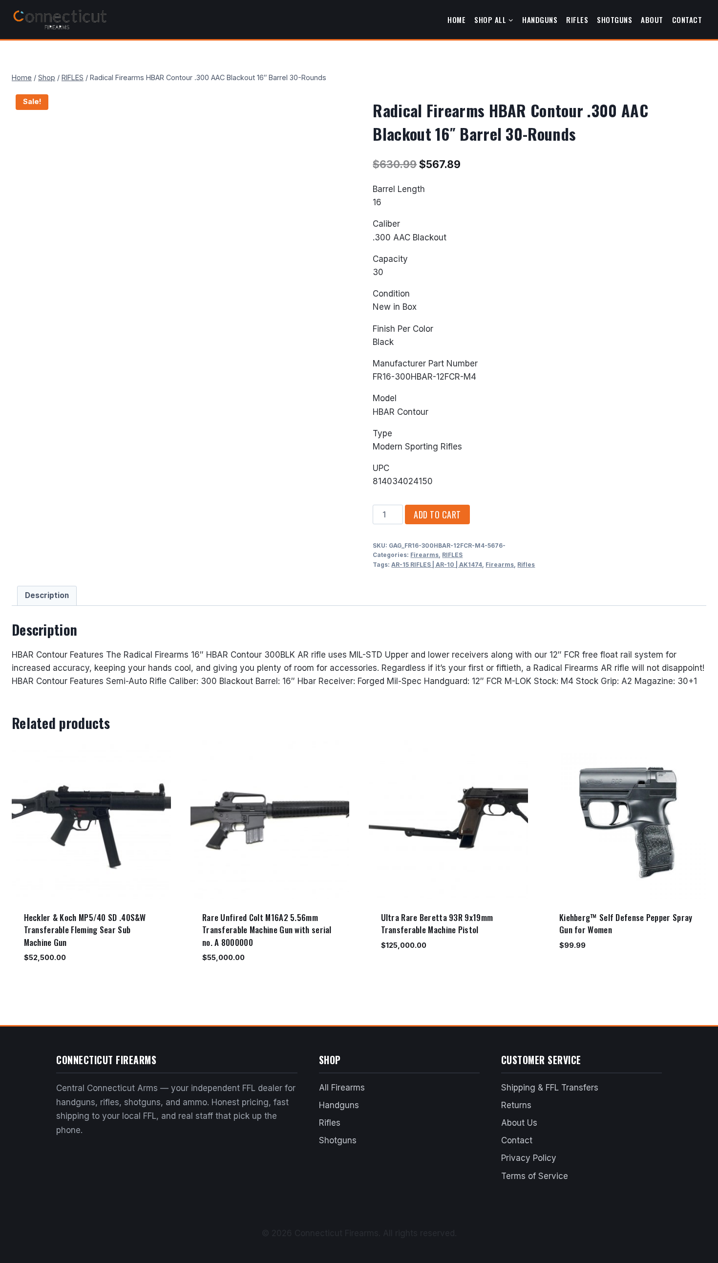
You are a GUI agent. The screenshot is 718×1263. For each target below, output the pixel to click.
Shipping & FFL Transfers (549, 1087)
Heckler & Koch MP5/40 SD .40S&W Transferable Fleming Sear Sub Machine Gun (85, 929)
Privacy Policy (528, 1158)
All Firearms (342, 1087)
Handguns (539, 19)
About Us (519, 1123)
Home (456, 19)
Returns (516, 1105)
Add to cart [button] (401, 974)
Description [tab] (47, 595)
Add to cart (437, 514)
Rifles (577, 19)
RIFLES (452, 554)
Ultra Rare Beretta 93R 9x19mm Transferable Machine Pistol (437, 923)
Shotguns (614, 19)
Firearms (424, 554)
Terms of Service (534, 1176)
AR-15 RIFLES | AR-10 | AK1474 (436, 564)
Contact (687, 19)
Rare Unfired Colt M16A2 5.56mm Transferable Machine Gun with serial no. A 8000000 (267, 929)
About (652, 19)
